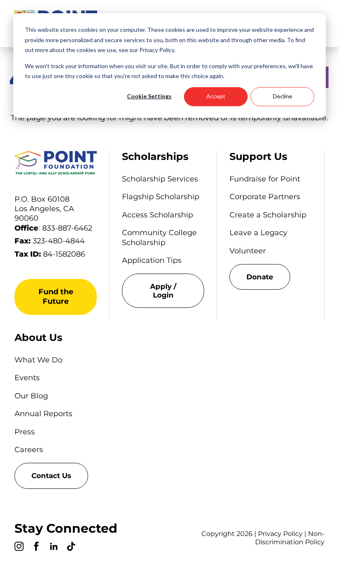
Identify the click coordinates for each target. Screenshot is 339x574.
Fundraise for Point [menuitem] (264, 178)
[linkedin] (53, 547)
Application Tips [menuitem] (151, 260)
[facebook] (36, 547)
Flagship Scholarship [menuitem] (160, 196)
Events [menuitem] (27, 377)
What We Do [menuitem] (38, 359)
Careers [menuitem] (28, 449)
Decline (282, 96)
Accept (215, 96)
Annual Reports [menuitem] (43, 413)
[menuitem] (163, 291)
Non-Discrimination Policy (290, 538)
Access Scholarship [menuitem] (157, 214)
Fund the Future (55, 296)
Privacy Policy (280, 534)
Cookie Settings (149, 96)
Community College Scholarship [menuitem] (159, 237)
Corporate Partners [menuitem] (264, 196)
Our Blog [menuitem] (31, 395)
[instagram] (19, 547)
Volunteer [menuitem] (247, 250)
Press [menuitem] (24, 431)
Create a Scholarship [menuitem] (267, 214)
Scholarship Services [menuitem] (160, 178)
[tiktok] (71, 547)
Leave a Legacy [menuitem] (258, 232)
